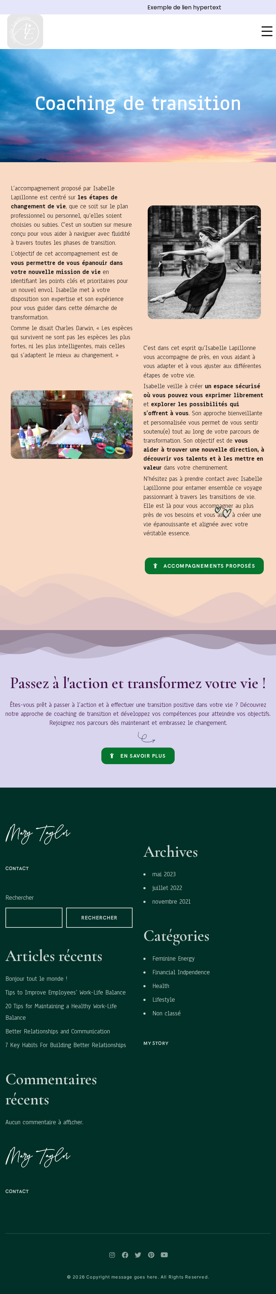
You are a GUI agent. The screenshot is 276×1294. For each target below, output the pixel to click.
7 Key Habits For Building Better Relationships (65, 1045)
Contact (17, 868)
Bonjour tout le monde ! (36, 979)
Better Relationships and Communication (57, 1031)
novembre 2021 (171, 902)
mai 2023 (164, 874)
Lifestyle (163, 1000)
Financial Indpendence (181, 972)
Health (160, 986)
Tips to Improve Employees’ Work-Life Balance (65, 992)
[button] (204, 566)
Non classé (166, 1013)
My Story (155, 1043)
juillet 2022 (167, 888)
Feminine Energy (173, 958)
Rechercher (19, 898)
